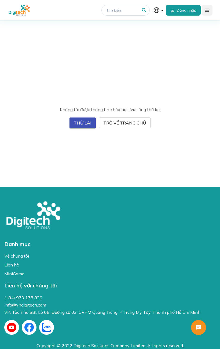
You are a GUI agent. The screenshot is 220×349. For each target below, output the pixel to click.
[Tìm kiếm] (144, 10)
